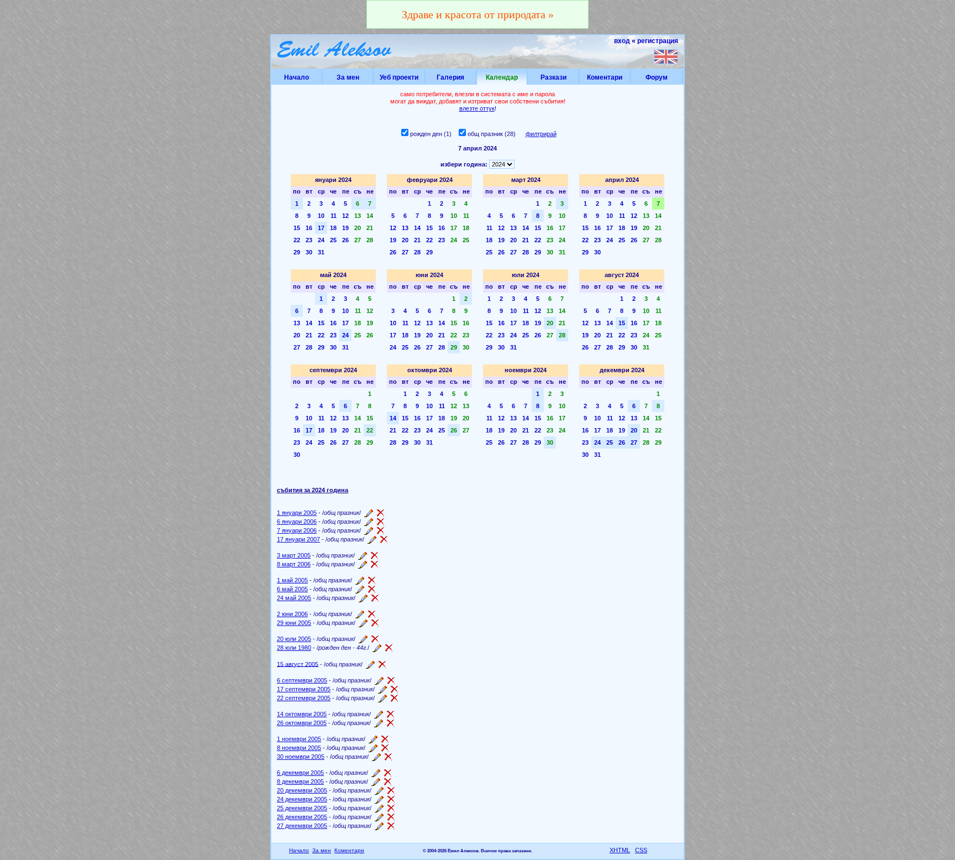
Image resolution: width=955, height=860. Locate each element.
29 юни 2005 (294, 622)
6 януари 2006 (297, 521)
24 (321, 240)
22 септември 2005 (303, 698)
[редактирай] (368, 512)
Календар (502, 77)
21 (369, 228)
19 (345, 228)
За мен (348, 77)
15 (296, 228)
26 (345, 240)
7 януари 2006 (297, 530)
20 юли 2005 (294, 638)
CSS (641, 850)
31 (321, 252)
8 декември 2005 (300, 781)
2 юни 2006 (292, 614)
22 (296, 240)
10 (321, 215)
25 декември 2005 (302, 808)
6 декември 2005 (300, 772)
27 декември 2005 (302, 825)
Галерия (450, 77)
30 (309, 252)
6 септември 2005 (302, 680)
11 (333, 215)
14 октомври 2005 (302, 714)
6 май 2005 (292, 589)
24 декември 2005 (302, 799)
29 (296, 252)
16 (309, 228)
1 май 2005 (292, 580)
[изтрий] (380, 512)
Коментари (604, 77)
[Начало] (334, 51)
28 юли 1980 (294, 647)
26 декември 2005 (302, 817)
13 (357, 215)
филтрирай (541, 134)
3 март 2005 (294, 555)
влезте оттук (477, 108)
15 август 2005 (297, 663)
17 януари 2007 (298, 539)
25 (333, 240)
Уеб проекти (399, 77)
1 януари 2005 (297, 512)
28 (369, 240)
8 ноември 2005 (299, 747)
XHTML (620, 850)
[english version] (666, 56)
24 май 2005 (294, 598)
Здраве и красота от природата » (478, 14)
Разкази (553, 77)
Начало (296, 77)
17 (321, 228)
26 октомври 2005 (302, 723)
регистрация (657, 41)
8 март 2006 (294, 564)
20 (357, 228)
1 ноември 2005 (299, 739)
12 (345, 215)
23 (309, 240)
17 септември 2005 (303, 689)
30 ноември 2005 (300, 756)
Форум (657, 77)
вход (622, 41)
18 (333, 228)
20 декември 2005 (302, 790)
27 (357, 240)
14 (369, 215)
